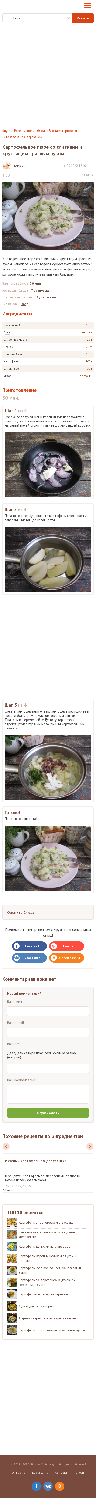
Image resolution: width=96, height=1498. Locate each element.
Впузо (6, 131)
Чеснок (8, 347)
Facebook (32, 946)
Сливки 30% (12, 368)
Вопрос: (13, 1044)
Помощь (79, 1472)
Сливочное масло (15, 339)
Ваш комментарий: (21, 1080)
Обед (24, 304)
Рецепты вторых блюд (29, 131)
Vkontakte (32, 958)
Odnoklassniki (69, 958)
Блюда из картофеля (63, 131)
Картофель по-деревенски (24, 137)
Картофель (11, 361)
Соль (7, 332)
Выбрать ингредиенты (65, 18)
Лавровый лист (14, 354)
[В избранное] (91, 165)
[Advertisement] (48, 75)
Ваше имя (14, 1001)
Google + (69, 946)
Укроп (7, 376)
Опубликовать (48, 1113)
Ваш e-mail (15, 1022)
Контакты (61, 1472)
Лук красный (12, 325)
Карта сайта (40, 1472)
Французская (41, 290)
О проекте (18, 1472)
